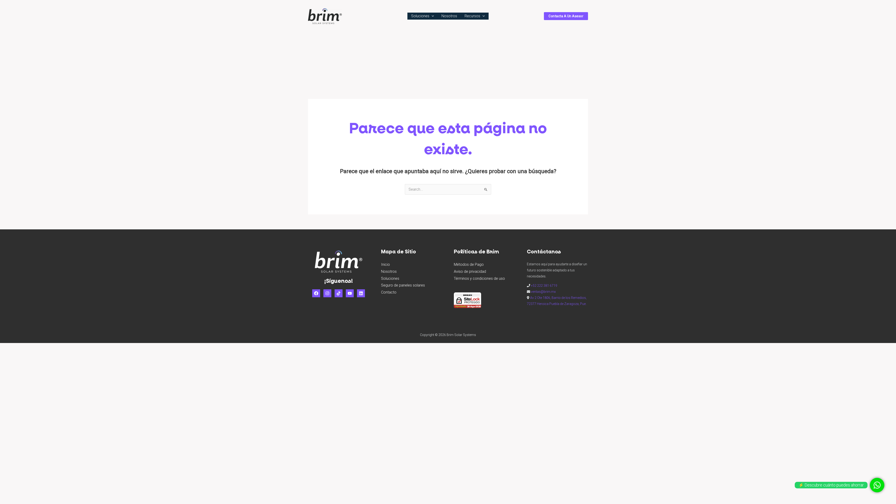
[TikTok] (339, 293)
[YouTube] (350, 293)
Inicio (385, 264)
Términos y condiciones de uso (479, 278)
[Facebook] (316, 293)
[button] (431, 16)
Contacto (388, 292)
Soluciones (390, 278)
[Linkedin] (361, 293)
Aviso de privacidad (470, 271)
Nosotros (389, 271)
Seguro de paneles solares (403, 285)
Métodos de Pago (469, 264)
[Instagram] (327, 293)
